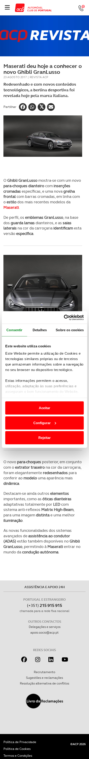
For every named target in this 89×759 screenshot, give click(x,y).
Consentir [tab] (14, 330)
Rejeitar (44, 438)
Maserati (11, 207)
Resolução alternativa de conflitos (44, 683)
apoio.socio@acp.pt (44, 632)
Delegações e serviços (44, 627)
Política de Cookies (17, 749)
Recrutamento (44, 672)
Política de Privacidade (19, 742)
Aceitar (44, 408)
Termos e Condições (17, 756)
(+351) (44, 605)
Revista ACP (39, 77)
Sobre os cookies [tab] (70, 330)
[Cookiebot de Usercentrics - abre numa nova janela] (64, 317)
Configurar (42, 423)
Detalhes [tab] (40, 330)
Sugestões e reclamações (44, 678)
